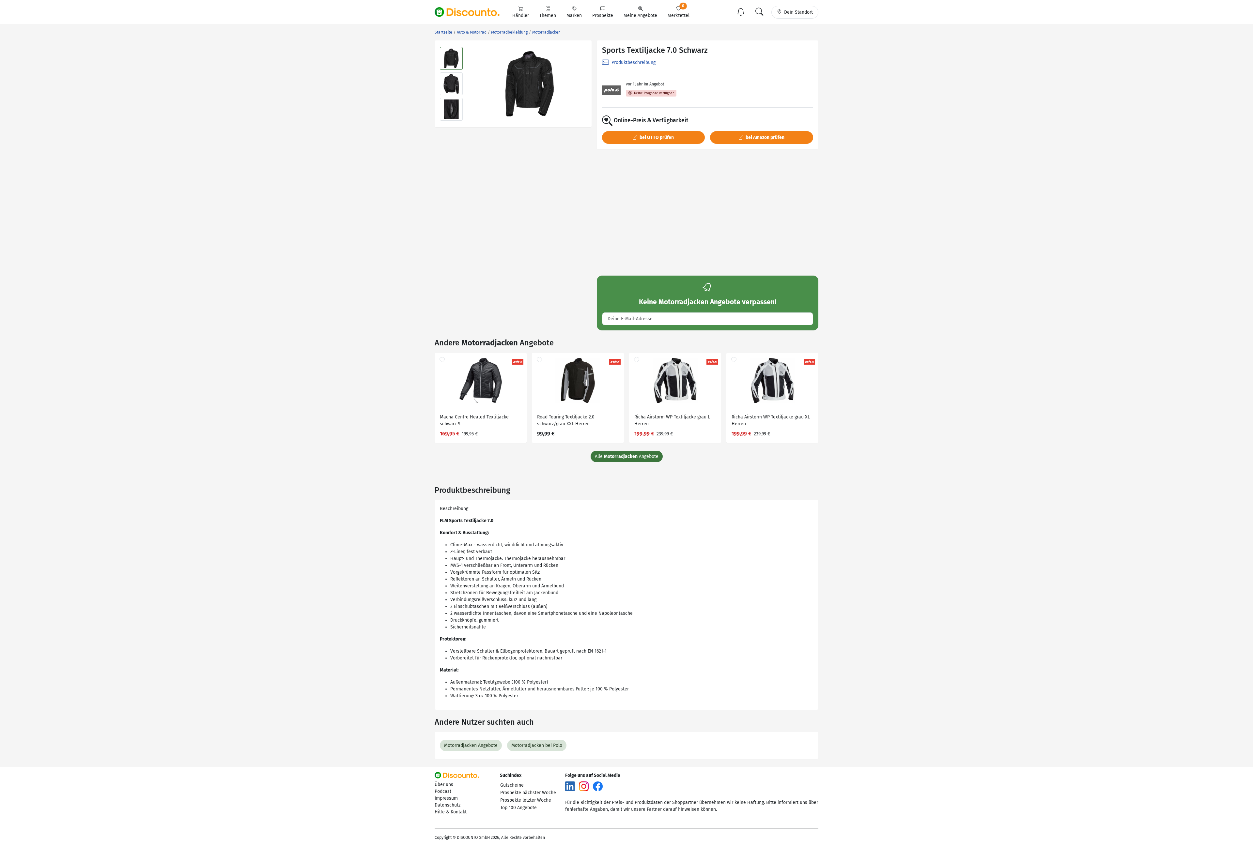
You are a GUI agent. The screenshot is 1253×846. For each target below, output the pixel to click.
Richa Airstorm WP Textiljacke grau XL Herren (771, 420)
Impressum (446, 798)
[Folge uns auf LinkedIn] (570, 786)
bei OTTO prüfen (656, 137)
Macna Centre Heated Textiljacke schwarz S (474, 420)
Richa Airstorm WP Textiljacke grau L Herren (672, 420)
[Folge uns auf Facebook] (598, 786)
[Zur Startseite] (471, 12)
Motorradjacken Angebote (471, 745)
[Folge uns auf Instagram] (584, 786)
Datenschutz (447, 805)
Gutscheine (512, 785)
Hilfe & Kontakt (451, 812)
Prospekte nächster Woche (528, 792)
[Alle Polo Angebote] (611, 90)
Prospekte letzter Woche (525, 800)
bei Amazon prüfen (764, 137)
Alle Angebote (626, 456)
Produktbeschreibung (633, 62)
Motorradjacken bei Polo (536, 745)
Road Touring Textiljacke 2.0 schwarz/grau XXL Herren (566, 420)
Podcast (443, 791)
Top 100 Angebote (518, 807)
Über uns (444, 784)
